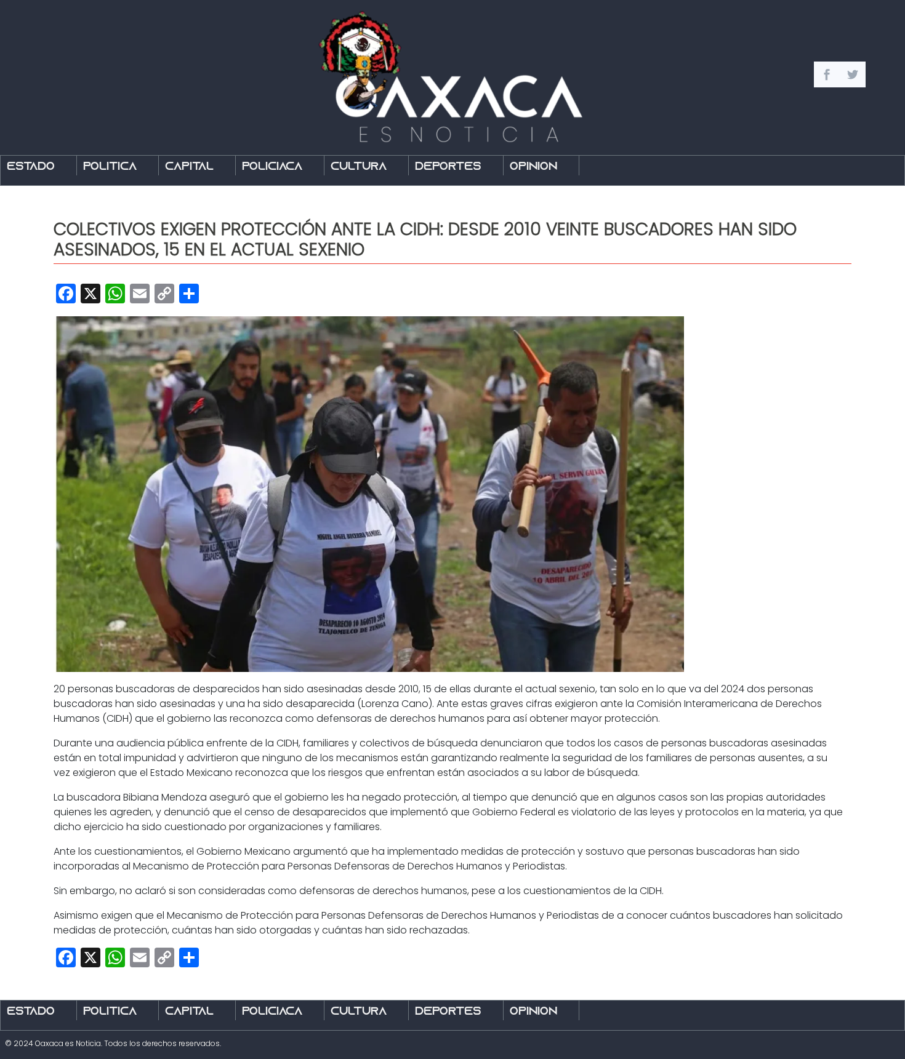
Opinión (533, 167)
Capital (189, 167)
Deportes (448, 167)
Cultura (359, 167)
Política (110, 167)
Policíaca (272, 167)
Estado (31, 167)
